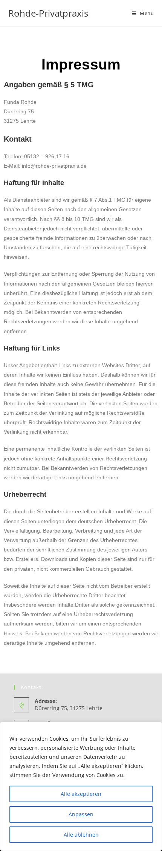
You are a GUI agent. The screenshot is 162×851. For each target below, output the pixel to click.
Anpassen (81, 814)
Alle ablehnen (81, 834)
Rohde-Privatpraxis (48, 13)
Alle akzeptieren (81, 793)
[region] (81, 786)
